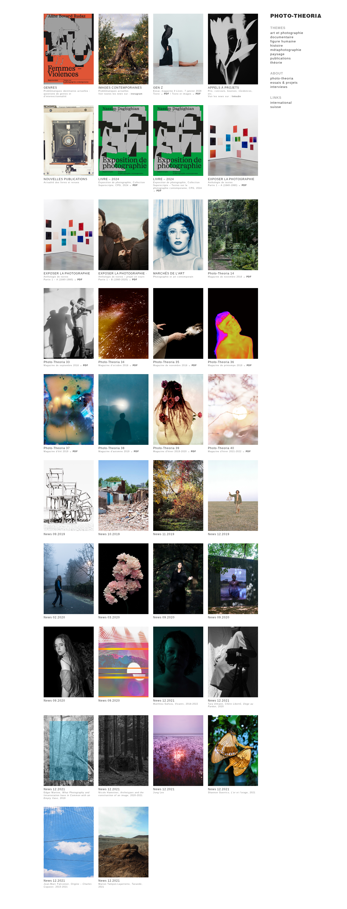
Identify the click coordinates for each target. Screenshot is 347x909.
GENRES (50, 87)
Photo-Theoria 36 (221, 362)
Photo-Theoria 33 (57, 362)
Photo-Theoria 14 (221, 273)
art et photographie (286, 33)
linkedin (236, 96)
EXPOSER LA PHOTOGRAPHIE (231, 179)
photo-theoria (296, 15)
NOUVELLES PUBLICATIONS (65, 179)
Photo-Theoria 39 (166, 448)
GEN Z (158, 87)
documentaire (282, 37)
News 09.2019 (54, 534)
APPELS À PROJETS (223, 87)
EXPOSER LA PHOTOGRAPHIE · (122, 273)
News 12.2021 (164, 700)
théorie (276, 62)
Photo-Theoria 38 (111, 448)
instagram (137, 94)
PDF (166, 94)
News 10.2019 (109, 534)
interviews (279, 87)
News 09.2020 (164, 617)
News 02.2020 (54, 617)
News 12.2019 (218, 534)
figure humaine (283, 41)
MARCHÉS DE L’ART (169, 273)
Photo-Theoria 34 (111, 362)
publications (280, 58)
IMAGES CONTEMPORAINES (120, 87)
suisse (275, 107)
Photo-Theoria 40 (221, 448)
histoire (276, 45)
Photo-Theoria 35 (166, 362)
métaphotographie (285, 50)
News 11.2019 (163, 534)
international (281, 102)
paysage (277, 54)
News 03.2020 (109, 617)
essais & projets (284, 82)
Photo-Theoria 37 (57, 448)
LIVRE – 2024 (108, 179)
